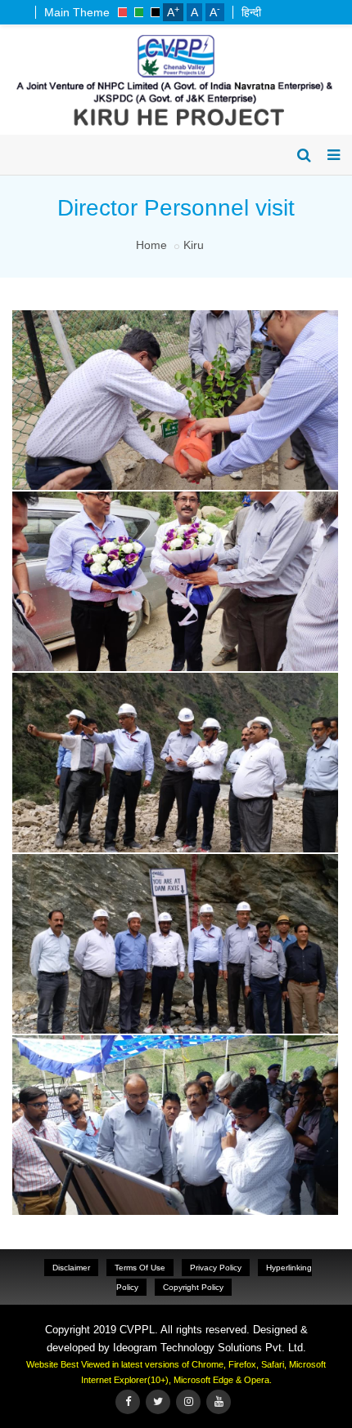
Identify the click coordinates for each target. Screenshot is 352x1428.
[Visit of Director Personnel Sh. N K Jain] (172, 313)
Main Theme (77, 12)
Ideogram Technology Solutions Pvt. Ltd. (209, 1347)
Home (151, 244)
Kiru (193, 244)
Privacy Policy (215, 1267)
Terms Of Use (140, 1267)
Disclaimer (71, 1267)
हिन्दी (251, 12)
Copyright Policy (193, 1287)
